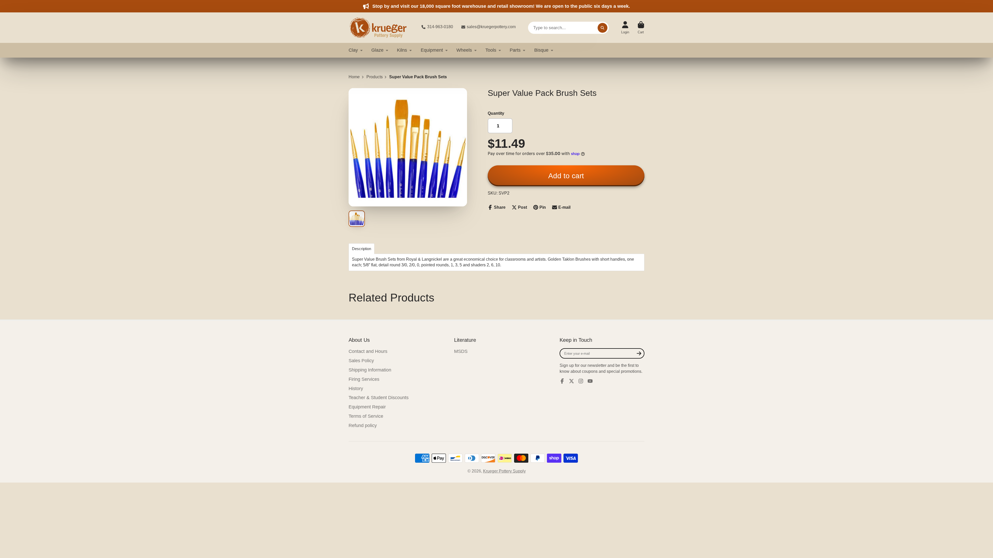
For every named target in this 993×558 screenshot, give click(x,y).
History (356, 388)
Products (374, 77)
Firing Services (364, 379)
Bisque (541, 50)
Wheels (464, 50)
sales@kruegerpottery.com (491, 27)
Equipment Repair (367, 406)
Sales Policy (361, 360)
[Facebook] (562, 381)
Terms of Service (366, 416)
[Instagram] (580, 381)
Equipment (432, 50)
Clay (353, 50)
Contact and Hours (368, 351)
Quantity (496, 113)
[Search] (602, 28)
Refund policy (363, 425)
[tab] (361, 248)
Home (354, 77)
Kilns (402, 50)
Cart (640, 27)
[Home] (381, 27)
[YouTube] (590, 381)
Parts (515, 50)
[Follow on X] (571, 381)
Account (625, 27)
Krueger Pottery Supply (504, 471)
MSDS (461, 351)
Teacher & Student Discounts (379, 397)
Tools (490, 50)
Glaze (377, 50)
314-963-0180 (440, 27)
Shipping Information (370, 370)
